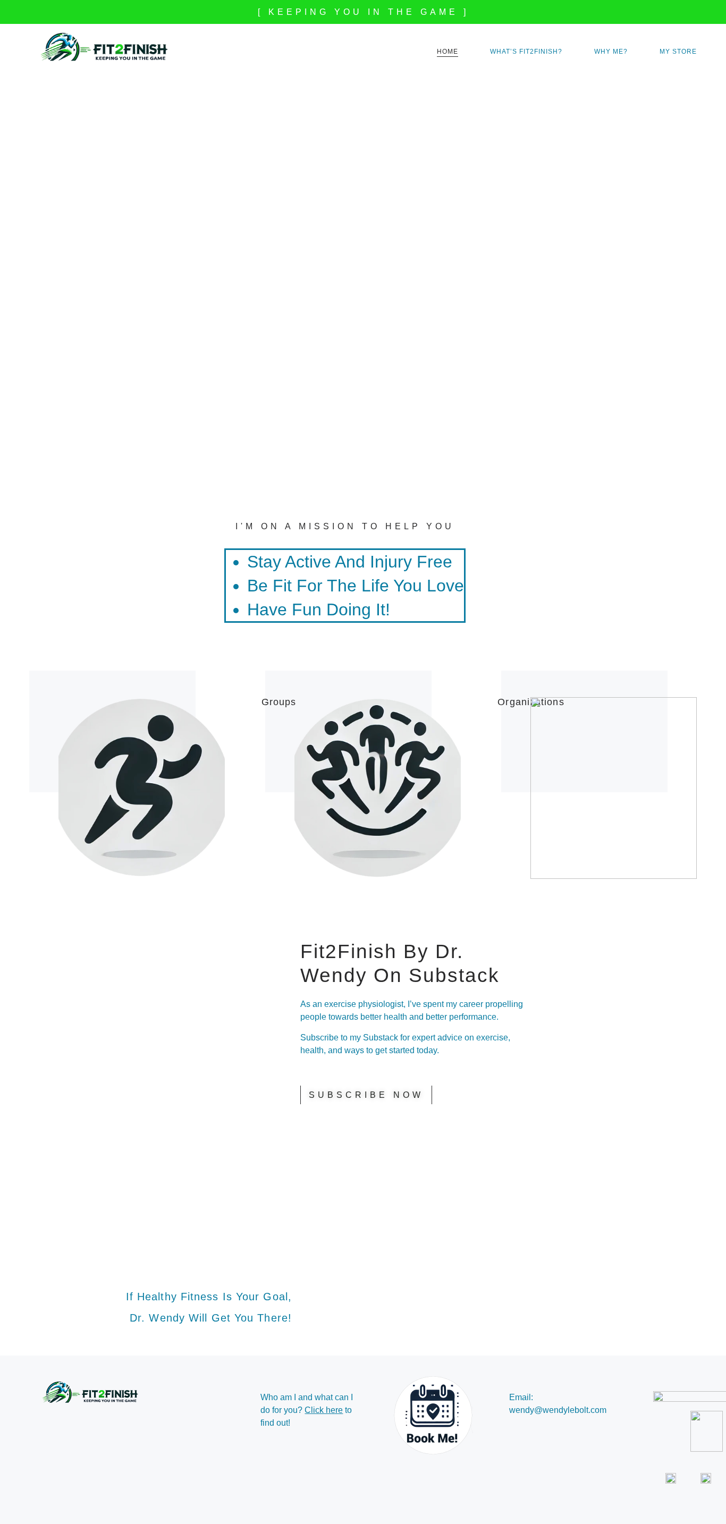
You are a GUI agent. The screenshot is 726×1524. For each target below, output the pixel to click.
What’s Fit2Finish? (526, 51)
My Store (678, 51)
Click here (324, 1410)
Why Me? (611, 51)
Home (447, 51)
